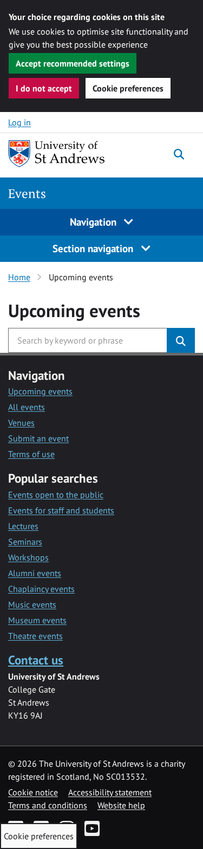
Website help (121, 805)
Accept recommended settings (72, 63)
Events (27, 193)
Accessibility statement (110, 792)
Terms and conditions (47, 805)
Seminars (25, 541)
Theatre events (35, 635)
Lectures (23, 526)
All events (26, 407)
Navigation (94, 221)
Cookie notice (33, 792)
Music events (32, 604)
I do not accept (44, 88)
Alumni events (34, 573)
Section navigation (94, 248)
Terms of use (31, 454)
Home (19, 277)
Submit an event (38, 438)
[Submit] (181, 340)
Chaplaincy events (41, 588)
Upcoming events (40, 391)
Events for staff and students (61, 510)
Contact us (35, 660)
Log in (19, 122)
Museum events (37, 620)
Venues (21, 422)
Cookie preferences (128, 88)
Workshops (28, 557)
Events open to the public (55, 494)
